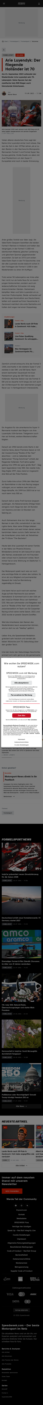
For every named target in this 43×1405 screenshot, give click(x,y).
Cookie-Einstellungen (21, 745)
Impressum (21, 739)
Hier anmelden (32, 719)
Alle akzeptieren (21, 683)
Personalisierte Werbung (21, 695)
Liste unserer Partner (33, 733)
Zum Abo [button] (21, 715)
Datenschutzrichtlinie (22, 742)
